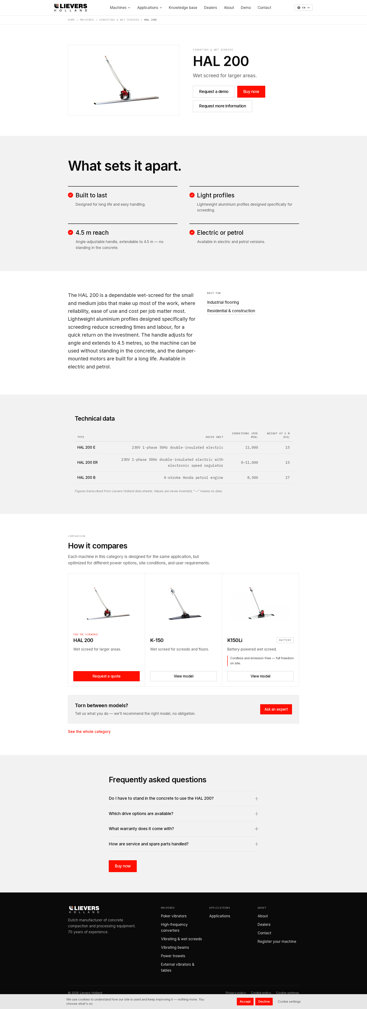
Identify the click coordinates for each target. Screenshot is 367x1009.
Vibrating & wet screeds (119, 19)
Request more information (222, 106)
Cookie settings (287, 993)
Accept (245, 1001)
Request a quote (107, 676)
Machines (118, 8)
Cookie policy (261, 993)
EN (304, 7)
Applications (147, 8)
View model (183, 676)
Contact (264, 8)
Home (71, 19)
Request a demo (213, 91)
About (229, 8)
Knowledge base (183, 8)
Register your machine (277, 941)
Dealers (210, 8)
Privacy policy (236, 993)
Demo (246, 8)
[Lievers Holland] (70, 7)
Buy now (251, 91)
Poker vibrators (174, 916)
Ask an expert (276, 709)
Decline (264, 1001)
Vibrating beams (175, 947)
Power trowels (173, 956)
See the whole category (89, 731)
